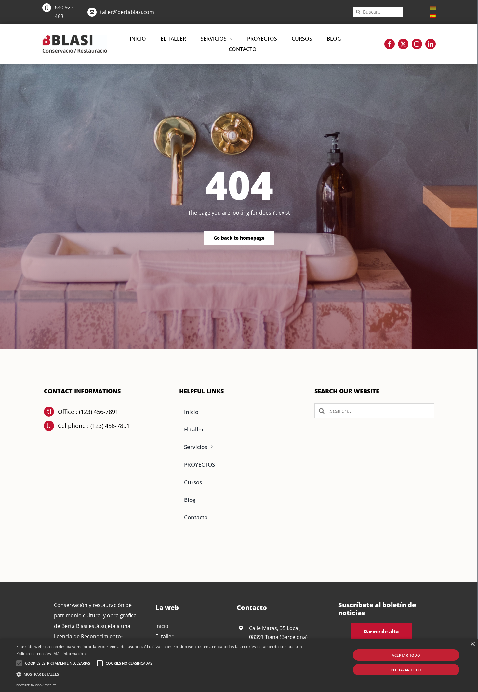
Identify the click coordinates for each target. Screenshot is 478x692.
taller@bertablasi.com (127, 12)
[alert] (239, 665)
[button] (19, 663)
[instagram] (417, 44)
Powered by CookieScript (36, 685)
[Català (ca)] (433, 7)
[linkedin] (430, 44)
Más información (69, 653)
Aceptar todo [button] (406, 655)
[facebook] (389, 44)
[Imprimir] (74, 37)
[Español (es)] (433, 16)
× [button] (472, 644)
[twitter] (403, 44)
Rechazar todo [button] (406, 669)
